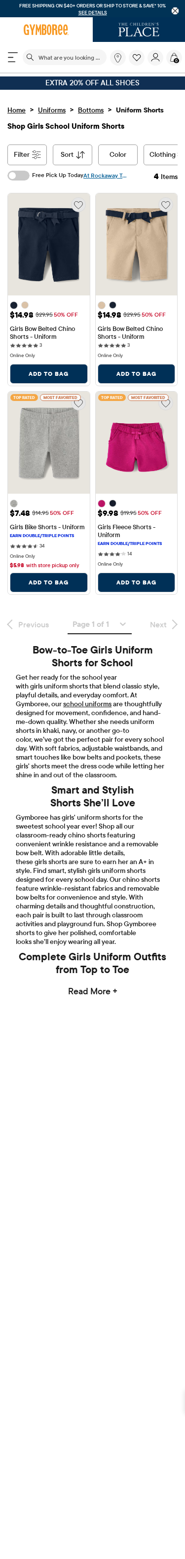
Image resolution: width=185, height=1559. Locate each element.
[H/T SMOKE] (14, 504)
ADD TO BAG (49, 373)
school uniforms (87, 703)
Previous (33, 624)
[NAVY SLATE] (14, 305)
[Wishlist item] (138, 63)
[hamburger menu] (13, 57)
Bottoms (91, 110)
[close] (175, 11)
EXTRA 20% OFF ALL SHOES (92, 82)
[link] (118, 58)
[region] (92, 8)
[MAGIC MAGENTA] (102, 504)
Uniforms (52, 110)
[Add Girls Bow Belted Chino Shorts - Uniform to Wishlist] (78, 204)
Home (16, 110)
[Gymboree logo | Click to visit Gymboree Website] (46, 29)
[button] (137, 58)
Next (158, 624)
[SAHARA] (25, 305)
